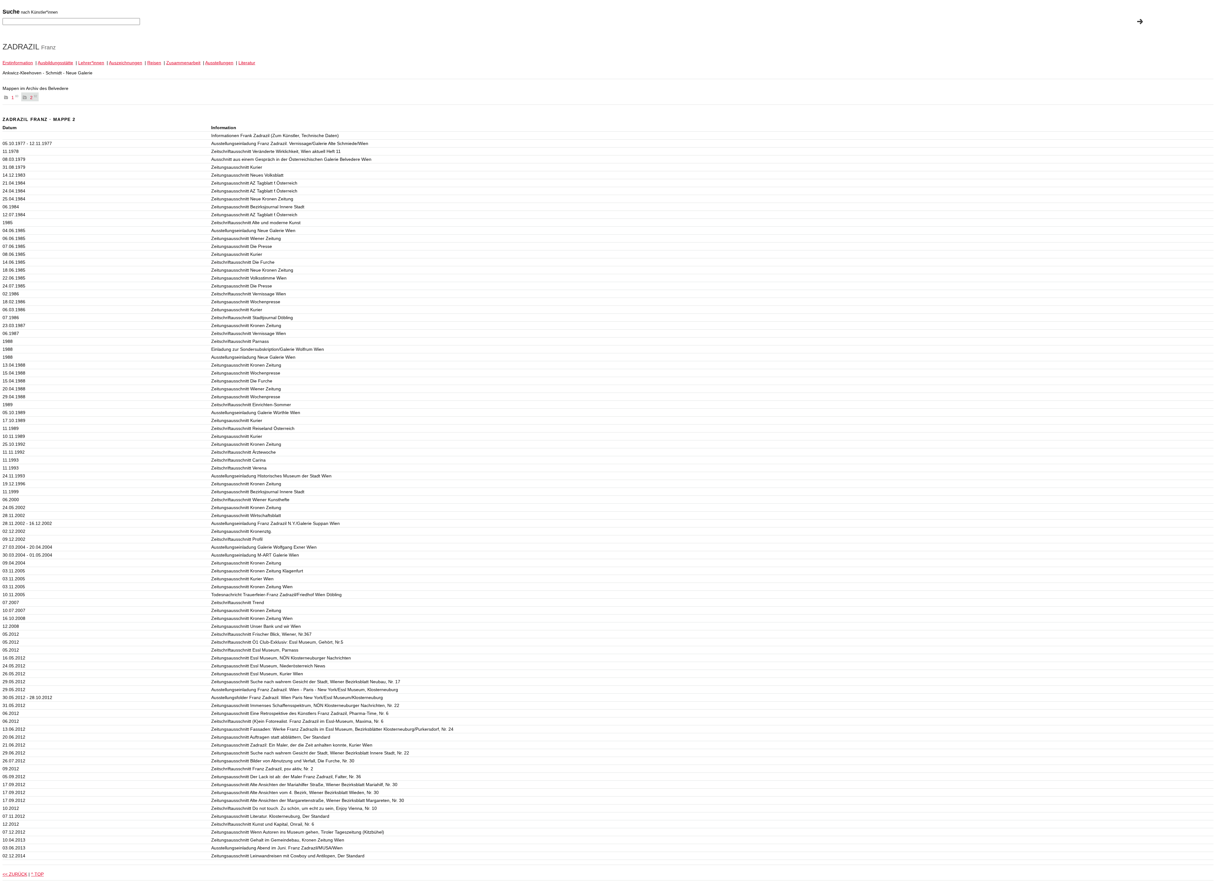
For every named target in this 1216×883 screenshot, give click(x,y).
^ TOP (37, 874)
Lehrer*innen (91, 62)
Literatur (246, 62)
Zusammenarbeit (183, 62)
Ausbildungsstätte (55, 62)
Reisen (154, 62)
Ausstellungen (219, 62)
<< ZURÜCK (15, 874)
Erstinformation (18, 62)
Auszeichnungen (125, 62)
